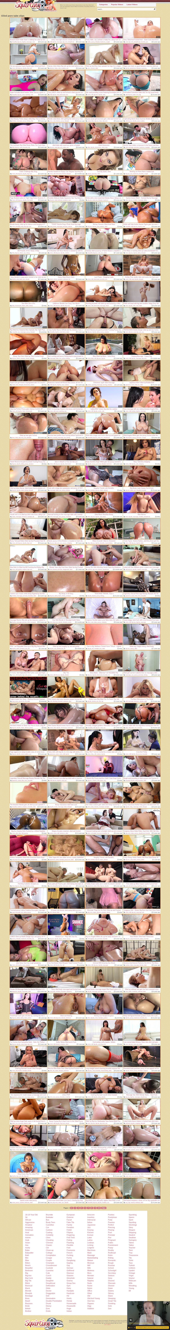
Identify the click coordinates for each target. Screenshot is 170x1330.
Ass (26, 1245)
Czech (48, 1276)
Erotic (48, 1311)
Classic (49, 1245)
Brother (28, 1311)
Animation (29, 1235)
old (51, 912)
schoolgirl (93, 833)
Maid (89, 1253)
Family (69, 1225)
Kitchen (90, 1232)
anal (127, 42)
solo (134, 305)
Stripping (132, 1232)
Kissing (90, 1230)
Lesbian (90, 1243)
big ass (19, 42)
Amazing (28, 1227)
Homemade (71, 1303)
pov (147, 42)
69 (130, 1291)
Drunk (48, 1303)
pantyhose (133, 68)
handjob (147, 147)
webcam (60, 200)
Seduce (111, 1276)
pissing (105, 384)
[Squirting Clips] (35, 6)
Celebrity (49, 1235)
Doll (47, 1296)
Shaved (111, 1281)
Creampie (50, 1263)
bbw (92, 121)
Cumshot (49, 1270)
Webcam (132, 1281)
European (71, 1215)
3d (26, 1217)
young (69, 622)
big (140, 94)
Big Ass (28, 1276)
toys (69, 200)
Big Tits (28, 1281)
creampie (68, 516)
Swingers (132, 1240)
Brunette (49, 1215)
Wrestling (132, 1286)
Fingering (70, 1235)
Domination (50, 1298)
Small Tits (112, 1301)
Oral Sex (90, 1301)
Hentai (69, 1301)
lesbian (14, 121)
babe (89, 42)
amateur (65, 200)
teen (51, 121)
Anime (28, 1238)
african (106, 490)
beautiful (14, 42)
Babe (27, 1250)
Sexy (110, 1278)
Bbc (26, 1258)
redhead (140, 991)
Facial (69, 1220)
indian (13, 1149)
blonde (58, 121)
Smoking (111, 1303)
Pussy (110, 1248)
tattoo (141, 938)
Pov (109, 1238)
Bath (27, 1255)
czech (109, 991)
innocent (99, 833)
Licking (90, 1245)
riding (63, 1149)
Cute (48, 1273)
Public (110, 1243)
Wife (130, 1283)
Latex (89, 1238)
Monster (90, 1276)
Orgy (89, 1306)
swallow (63, 68)
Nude (89, 1283)
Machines (91, 1250)
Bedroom (29, 1270)
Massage (91, 1255)
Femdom (70, 1227)
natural (54, 912)
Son (109, 1308)
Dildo (48, 1288)
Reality (111, 1250)
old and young (132, 886)
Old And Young (93, 1298)
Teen (131, 1250)
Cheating (49, 1240)
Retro (110, 1255)
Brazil (27, 1301)
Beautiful (28, 1268)
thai (32, 121)
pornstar (136, 147)
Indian (69, 1311)
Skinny (111, 1293)
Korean (90, 1235)
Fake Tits (70, 1222)
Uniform (132, 1268)
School (111, 1268)
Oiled (89, 1293)
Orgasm (90, 1303)
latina (145, 200)
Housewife (71, 1306)
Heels (69, 1298)
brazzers (136, 701)
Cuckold (49, 1268)
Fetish (69, 1230)
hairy (56, 68)
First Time (71, 1238)
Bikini (27, 1283)
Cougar (49, 1258)
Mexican (90, 1263)
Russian (111, 1265)
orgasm (145, 1070)
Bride (27, 1306)
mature (139, 569)
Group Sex (71, 1283)
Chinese (49, 1243)
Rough (111, 1263)
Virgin (131, 1276)
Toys (131, 1263)
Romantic (112, 1260)
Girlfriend (70, 1270)
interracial (62, 94)
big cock (65, 42)
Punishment (113, 1245)
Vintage (132, 1273)
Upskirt (131, 1270)
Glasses (70, 1276)
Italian (89, 1222)
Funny (69, 1258)
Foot (68, 1248)
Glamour (70, 1273)
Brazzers (28, 1303)
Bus (47, 1220)
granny (26, 833)
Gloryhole (71, 1278)
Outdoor (90, 1308)
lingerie (26, 1123)
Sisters (111, 1291)
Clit (47, 1248)
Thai (130, 1253)
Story (131, 1227)
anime (29, 1018)
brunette (143, 42)
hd (69, 279)
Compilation (51, 1255)
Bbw (27, 1260)
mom (13, 68)
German (70, 1268)
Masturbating (92, 1258)
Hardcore (70, 1293)
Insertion (90, 1217)
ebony (89, 173)
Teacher (132, 1248)
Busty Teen (50, 1222)
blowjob (97, 42)
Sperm (131, 1217)
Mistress (90, 1270)
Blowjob (28, 1293)
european (33, 622)
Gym (68, 1286)
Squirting (132, 1222)
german (24, 622)
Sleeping (111, 1298)
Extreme (70, 1217)
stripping (141, 464)
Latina (89, 1240)
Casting (49, 1232)
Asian (27, 1243)
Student (132, 1235)
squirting (27, 94)
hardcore (102, 42)
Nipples (90, 1281)
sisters (32, 384)
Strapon (132, 1230)
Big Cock (29, 1278)
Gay (68, 1265)
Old (88, 1296)
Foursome (71, 1250)
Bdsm (27, 1263)
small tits (134, 991)
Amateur (28, 1225)
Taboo (131, 1243)
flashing (55, 701)
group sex (21, 701)
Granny (70, 1281)
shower (93, 68)
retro (96, 1018)
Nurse (89, 1286)
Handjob (70, 1291)
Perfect (111, 1225)
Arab (27, 1240)
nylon (105, 253)
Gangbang (71, 1260)
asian (89, 121)
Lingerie (90, 1248)
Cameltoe (50, 1225)
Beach (28, 1265)
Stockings (133, 1225)
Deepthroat (50, 1283)
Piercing (111, 1227)
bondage (140, 1070)
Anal (27, 1232)
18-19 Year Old (31, 1215)
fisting (102, 595)
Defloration (50, 1286)
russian (55, 437)
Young (131, 1288)
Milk (89, 1268)
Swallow (132, 1238)
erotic (54, 226)
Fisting (69, 1240)
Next (103, 1208)
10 (99, 1208)
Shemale (111, 1283)
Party (110, 1220)
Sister (110, 1288)
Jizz (89, 1227)
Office (89, 1291)
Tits (130, 1258)
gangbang (27, 859)
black (21, 253)
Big (26, 1273)
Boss (27, 1298)
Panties (111, 1215)
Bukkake (49, 1217)
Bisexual (28, 1286)
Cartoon (49, 1230)
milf (51, 42)
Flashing (70, 1243)
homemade (18, 305)
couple (108, 42)
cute (33, 42)
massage (29, 42)
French (69, 1253)
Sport (131, 1220)
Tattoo (131, 1245)
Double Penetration (54, 1301)
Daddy (48, 1278)
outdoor (102, 226)
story (16, 701)
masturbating (108, 543)
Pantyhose (112, 1217)
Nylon (89, 1288)
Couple (49, 1260)
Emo (48, 1308)
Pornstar (111, 1235)
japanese (128, 384)
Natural (90, 1278)
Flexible (70, 1245)
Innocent (90, 1215)
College (49, 1253)
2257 (105, 1324)
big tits (24, 42)
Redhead (112, 1253)
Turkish (132, 1265)
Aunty (27, 1248)
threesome (98, 147)
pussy (93, 42)
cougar (144, 437)
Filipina (70, 1232)
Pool (110, 1232)
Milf (88, 1265)
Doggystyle (50, 1293)
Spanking (133, 1215)
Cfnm (48, 1238)
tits (33, 516)
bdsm (64, 332)
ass (67, 68)
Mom (89, 1273)
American (29, 1230)
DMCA (109, 1324)
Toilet (131, 1260)
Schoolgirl (112, 1270)
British (27, 1308)
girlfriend (128, 1123)
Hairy (69, 1288)
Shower (111, 1286)
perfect (105, 1018)
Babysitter (29, 1253)
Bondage (29, 1296)
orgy (106, 147)
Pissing (111, 1230)
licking (28, 121)
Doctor (48, 1291)
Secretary (112, 1273)
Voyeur (131, 1278)
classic (70, 226)
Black (27, 1288)
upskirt (22, 1202)
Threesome (133, 1255)
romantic (14, 332)
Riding (110, 1258)
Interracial (91, 1220)
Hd (68, 1296)
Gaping (70, 1263)
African (28, 1220)
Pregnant (112, 1240)
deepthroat (71, 42)
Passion (111, 1222)
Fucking (70, 1255)
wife (17, 833)
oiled (96, 68)
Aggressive (29, 1222)
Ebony (48, 1306)
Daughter (50, 1281)
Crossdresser (51, 1265)
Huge (69, 1308)
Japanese (91, 1225)
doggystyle (66, 569)
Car (47, 1227)
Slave (110, 1296)
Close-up (49, 1250)
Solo (110, 1306)
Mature (90, 1260)
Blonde (28, 1291)
